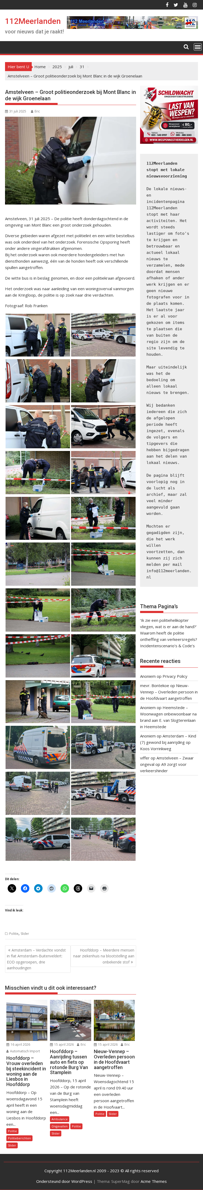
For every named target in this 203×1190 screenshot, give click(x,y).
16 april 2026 (20, 1044)
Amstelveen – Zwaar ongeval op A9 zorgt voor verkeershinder (167, 764)
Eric (37, 111)
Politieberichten (19, 1138)
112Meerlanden (33, 21)
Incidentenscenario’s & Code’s (167, 645)
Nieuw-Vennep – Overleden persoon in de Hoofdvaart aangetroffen (169, 692)
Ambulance (60, 1119)
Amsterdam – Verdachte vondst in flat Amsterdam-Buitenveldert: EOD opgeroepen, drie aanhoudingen (36, 959)
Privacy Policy (175, 676)
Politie (14, 933)
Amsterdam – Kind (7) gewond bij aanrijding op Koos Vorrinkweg (168, 742)
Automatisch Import (24, 1051)
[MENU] (198, 47)
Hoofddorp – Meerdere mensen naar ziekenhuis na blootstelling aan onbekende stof (103, 956)
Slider (25, 933)
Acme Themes (154, 1181)
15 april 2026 (63, 1044)
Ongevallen (60, 1126)
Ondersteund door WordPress (64, 1181)
